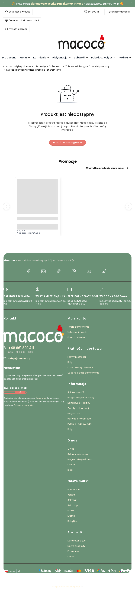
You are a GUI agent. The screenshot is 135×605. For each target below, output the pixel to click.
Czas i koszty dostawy (80, 367)
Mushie (72, 516)
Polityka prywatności (79, 418)
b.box (71, 510)
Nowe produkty (76, 546)
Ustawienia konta (78, 332)
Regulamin (41, 398)
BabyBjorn (73, 521)
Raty (70, 362)
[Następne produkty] (128, 206)
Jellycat (72, 500)
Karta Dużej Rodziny (79, 403)
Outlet (71, 556)
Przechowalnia (76, 337)
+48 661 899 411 (21, 348)
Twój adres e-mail (15, 388)
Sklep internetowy (66, 586)
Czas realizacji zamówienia (83, 372)
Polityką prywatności (24, 405)
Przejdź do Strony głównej (67, 142)
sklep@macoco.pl (120, 11)
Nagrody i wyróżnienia (80, 459)
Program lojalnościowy (81, 397)
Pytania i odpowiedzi (80, 424)
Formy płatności (77, 357)
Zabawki (56, 66)
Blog (70, 470)
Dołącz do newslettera (20, 392)
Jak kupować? (76, 392)
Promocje (73, 551)
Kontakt (72, 464)
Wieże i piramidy (100, 66)
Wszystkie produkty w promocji (105, 168)
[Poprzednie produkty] (6, 206)
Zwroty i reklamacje (79, 408)
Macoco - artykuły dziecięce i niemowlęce (25, 66)
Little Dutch (74, 489)
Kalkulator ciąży (77, 540)
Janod (71, 494)
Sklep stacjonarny (78, 454)
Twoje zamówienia (78, 326)
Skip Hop (73, 505)
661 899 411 (93, 11)
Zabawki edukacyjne (76, 66)
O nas (71, 448)
